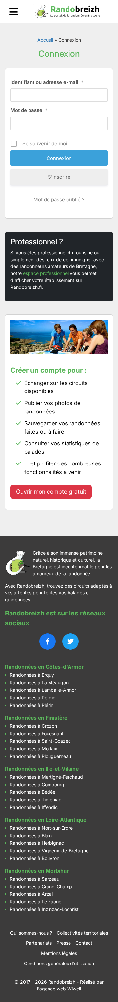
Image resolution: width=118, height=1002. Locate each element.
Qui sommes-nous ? (31, 933)
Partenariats (39, 943)
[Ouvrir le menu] (13, 11)
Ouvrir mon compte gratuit (51, 491)
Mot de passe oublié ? (59, 199)
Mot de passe (29, 110)
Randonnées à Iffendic (34, 807)
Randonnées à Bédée (32, 792)
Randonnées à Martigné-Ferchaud (46, 777)
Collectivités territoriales (82, 933)
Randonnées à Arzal (31, 894)
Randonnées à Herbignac (37, 843)
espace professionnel (46, 273)
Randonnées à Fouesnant (37, 733)
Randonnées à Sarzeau (34, 879)
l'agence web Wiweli (59, 988)
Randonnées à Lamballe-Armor (43, 690)
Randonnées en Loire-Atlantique (45, 819)
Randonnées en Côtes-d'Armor (44, 667)
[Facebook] (47, 641)
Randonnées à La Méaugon (39, 682)
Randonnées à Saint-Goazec (40, 741)
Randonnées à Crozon (33, 726)
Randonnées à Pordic (32, 697)
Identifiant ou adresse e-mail (47, 82)
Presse (63, 943)
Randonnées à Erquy (32, 675)
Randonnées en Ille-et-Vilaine (42, 768)
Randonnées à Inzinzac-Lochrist (44, 909)
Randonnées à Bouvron (34, 858)
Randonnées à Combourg (37, 784)
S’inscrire (59, 177)
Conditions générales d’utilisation (59, 963)
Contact (83, 943)
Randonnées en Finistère (36, 717)
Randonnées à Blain (31, 835)
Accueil (45, 40)
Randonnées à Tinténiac (35, 799)
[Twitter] (70, 641)
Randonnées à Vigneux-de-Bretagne (49, 850)
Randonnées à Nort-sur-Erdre (41, 828)
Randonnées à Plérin (31, 705)
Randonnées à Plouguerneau (40, 756)
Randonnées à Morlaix (33, 748)
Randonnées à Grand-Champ (41, 886)
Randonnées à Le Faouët (36, 901)
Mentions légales (59, 953)
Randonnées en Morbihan (37, 870)
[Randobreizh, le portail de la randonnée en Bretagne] (67, 11)
